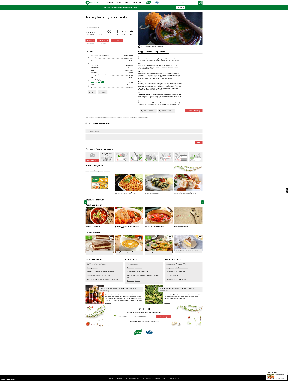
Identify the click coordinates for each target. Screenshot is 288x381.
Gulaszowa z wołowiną (93, 226)
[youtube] (287, 189)
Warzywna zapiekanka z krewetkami (177, 268)
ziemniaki (133, 117)
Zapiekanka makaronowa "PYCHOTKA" (127, 193)
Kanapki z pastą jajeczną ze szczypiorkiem (99, 275)
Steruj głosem (167, 111)
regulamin (119, 378)
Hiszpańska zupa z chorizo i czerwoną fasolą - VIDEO (127, 227)
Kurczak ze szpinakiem (152, 193)
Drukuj (89, 40)
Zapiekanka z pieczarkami (134, 268)
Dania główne (104, 11)
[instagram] (287, 192)
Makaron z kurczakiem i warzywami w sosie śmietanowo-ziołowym (143, 276)
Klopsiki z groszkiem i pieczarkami (176, 279)
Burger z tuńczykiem (133, 264)
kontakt (111, 378)
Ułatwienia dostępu (174, 378)
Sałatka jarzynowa (92, 268)
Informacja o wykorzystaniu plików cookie (154, 378)
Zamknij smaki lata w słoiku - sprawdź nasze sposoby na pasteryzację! (118, 289)
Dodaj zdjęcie (92, 160)
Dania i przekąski (95, 11)
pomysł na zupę (143, 117)
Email (91, 92)
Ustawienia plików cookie (8, 379)
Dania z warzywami (112, 11)
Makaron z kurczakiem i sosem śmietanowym (100, 271)
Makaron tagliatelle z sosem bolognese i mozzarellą (102, 279)
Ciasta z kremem (92, 252)
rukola (125, 117)
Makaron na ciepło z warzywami (175, 271)
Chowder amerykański (181, 226)
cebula (112, 117)
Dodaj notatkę (194, 111)
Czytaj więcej (108, 303)
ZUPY (92, 117)
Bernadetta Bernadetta (94, 27)
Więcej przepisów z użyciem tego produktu (98, 171)
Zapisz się (163, 317)
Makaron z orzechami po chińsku (176, 264)
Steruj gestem (148, 111)
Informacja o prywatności (132, 378)
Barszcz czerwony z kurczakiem (154, 226)
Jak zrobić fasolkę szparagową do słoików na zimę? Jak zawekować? (177, 289)
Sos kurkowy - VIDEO (172, 275)
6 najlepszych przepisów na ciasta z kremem (187, 251)
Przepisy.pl (88, 11)
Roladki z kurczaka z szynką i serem (185, 193)
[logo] (92, 3)
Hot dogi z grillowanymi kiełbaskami (137, 271)
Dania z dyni (150, 252)
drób (119, 117)
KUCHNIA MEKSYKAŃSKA (102, 117)
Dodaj (199, 142)
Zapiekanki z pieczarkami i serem (96, 264)
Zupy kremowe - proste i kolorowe (127, 252)
